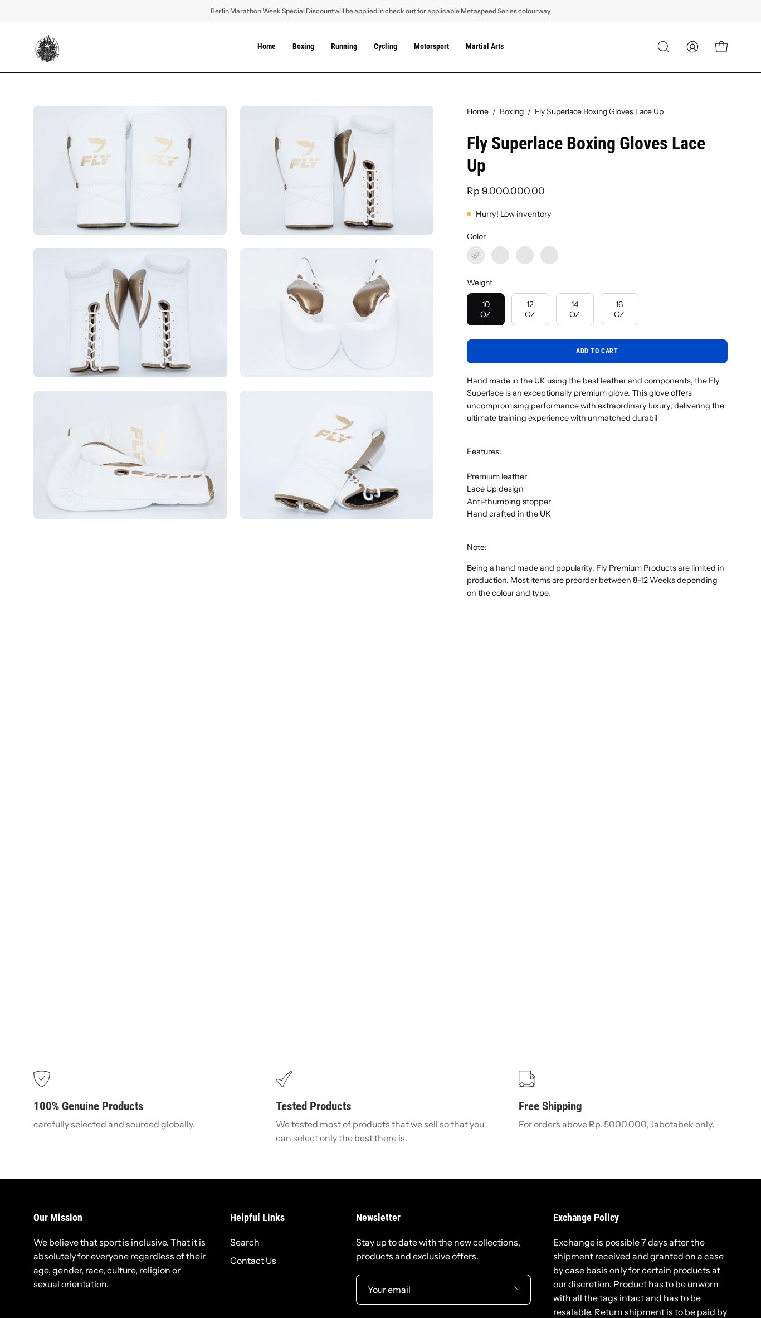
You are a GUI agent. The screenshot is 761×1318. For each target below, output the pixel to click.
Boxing (512, 111)
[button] (663, 47)
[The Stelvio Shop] (47, 47)
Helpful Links (257, 1217)
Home (478, 111)
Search (245, 1242)
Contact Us (253, 1260)
